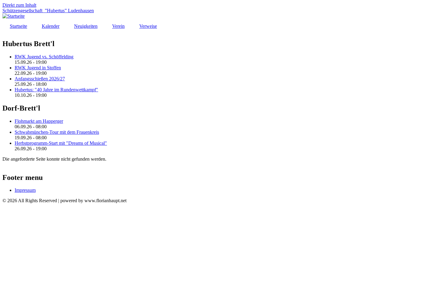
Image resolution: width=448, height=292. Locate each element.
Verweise (148, 26)
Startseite (18, 26)
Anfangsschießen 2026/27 (40, 78)
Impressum (25, 190)
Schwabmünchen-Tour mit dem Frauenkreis (57, 132)
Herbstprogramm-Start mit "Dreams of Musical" (61, 143)
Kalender (50, 26)
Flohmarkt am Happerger (39, 121)
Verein (118, 26)
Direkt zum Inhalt (19, 5)
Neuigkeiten (86, 26)
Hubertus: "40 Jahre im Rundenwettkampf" (56, 89)
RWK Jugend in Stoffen (38, 67)
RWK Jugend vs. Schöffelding (44, 56)
